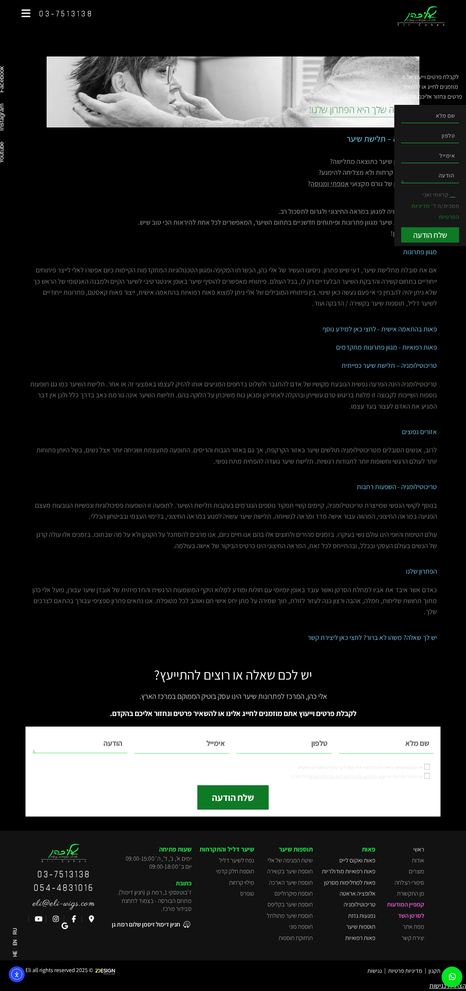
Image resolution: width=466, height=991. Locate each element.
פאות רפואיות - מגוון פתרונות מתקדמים (386, 347)
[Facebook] (73, 919)
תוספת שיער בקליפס (290, 904)
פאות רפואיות (360, 938)
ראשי (418, 849)
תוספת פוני (301, 927)
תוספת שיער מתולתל (290, 916)
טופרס (247, 893)
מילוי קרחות (241, 882)
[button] (26, 13)
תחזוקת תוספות (296, 938)
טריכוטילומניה (359, 904)
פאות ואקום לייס (357, 860)
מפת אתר (413, 927)
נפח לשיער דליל (236, 860)
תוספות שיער (360, 927)
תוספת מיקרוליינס (294, 893)
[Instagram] (55, 919)
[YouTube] (37, 919)
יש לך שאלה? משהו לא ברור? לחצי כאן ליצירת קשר (372, 637)
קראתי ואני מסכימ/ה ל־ (435, 206)
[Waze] (90, 919)
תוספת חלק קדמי (235, 871)
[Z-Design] (107, 970)
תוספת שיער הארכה (291, 882)
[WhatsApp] (452, 977)
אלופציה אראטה (357, 893)
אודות (418, 860)
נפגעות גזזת (361, 916)
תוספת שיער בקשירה (290, 871)
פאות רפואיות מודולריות (348, 871)
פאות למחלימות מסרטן (349, 882)
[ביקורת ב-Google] (64, 926)
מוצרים (416, 871)
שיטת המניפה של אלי (290, 860)
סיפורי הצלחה (409, 882)
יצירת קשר (413, 938)
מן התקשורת (410, 893)
